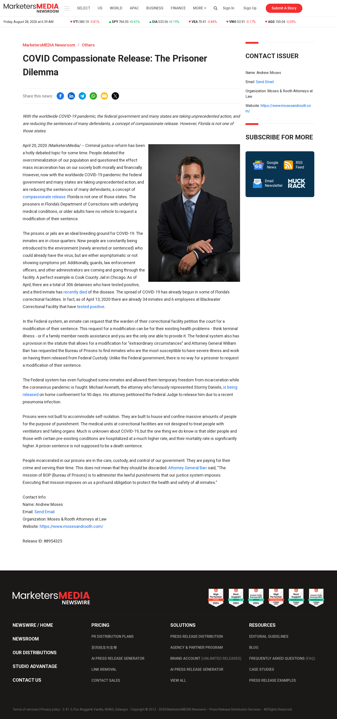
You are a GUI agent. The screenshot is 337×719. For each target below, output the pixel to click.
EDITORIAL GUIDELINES (268, 636)
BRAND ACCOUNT (205, 658)
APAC (134, 8)
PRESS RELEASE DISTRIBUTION (196, 636)
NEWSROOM (26, 639)
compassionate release (44, 196)
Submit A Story (284, 8)
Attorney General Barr (187, 467)
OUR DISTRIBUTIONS (35, 652)
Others (88, 45)
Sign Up (250, 8)
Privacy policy (50, 709)
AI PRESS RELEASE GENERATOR (117, 658)
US (100, 8)
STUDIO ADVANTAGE (35, 666)
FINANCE (178, 8)
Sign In (228, 8)
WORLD (116, 8)
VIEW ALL (178, 680)
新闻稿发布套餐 (104, 647)
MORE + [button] (199, 8)
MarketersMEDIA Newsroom (49, 45)
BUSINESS (154, 8)
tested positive (90, 306)
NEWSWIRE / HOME (33, 625)
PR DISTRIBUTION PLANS (112, 636)
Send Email (44, 511)
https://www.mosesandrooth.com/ (71, 526)
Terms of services (26, 709)
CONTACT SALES (105, 680)
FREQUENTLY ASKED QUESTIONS (282, 658)
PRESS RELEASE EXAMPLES (272, 680)
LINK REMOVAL (104, 669)
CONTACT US (27, 680)
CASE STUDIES (261, 669)
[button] (66, 8)
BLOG (253, 647)
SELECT (83, 8)
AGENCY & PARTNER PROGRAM (196, 647)
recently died (75, 292)
